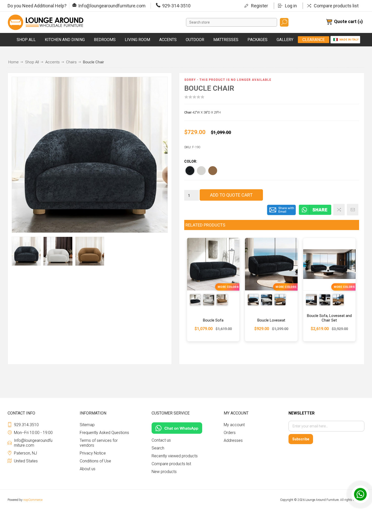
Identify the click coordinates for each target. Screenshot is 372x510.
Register (259, 5)
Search (284, 22)
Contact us (161, 440)
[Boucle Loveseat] (271, 289)
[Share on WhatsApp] (315, 214)
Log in (291, 5)
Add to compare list (339, 209)
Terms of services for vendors (99, 443)
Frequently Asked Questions (104, 432)
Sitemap (87, 424)
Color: (190, 162)
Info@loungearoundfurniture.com (112, 5)
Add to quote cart (231, 195)
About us (87, 468)
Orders (230, 432)
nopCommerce (33, 500)
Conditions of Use (95, 461)
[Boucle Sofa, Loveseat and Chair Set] (329, 289)
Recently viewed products (175, 456)
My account (234, 424)
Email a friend (352, 209)
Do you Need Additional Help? (37, 5)
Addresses (233, 440)
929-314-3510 (176, 5)
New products (164, 471)
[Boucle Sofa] (213, 289)
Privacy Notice (93, 453)
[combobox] (231, 22)
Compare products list (336, 5)
